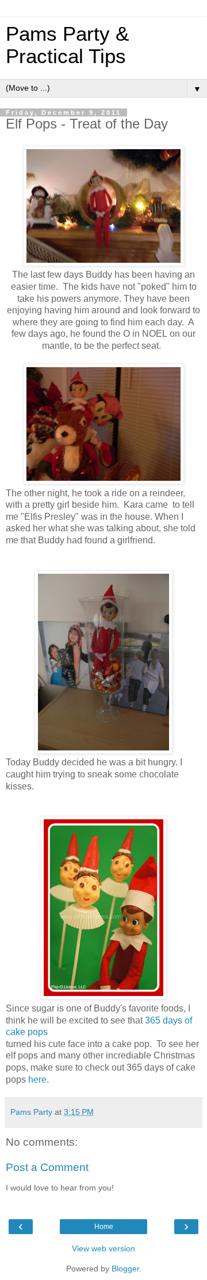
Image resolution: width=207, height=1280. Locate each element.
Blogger (125, 1268)
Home (103, 1227)
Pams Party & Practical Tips (67, 45)
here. (38, 1079)
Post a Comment (47, 1167)
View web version (103, 1248)
